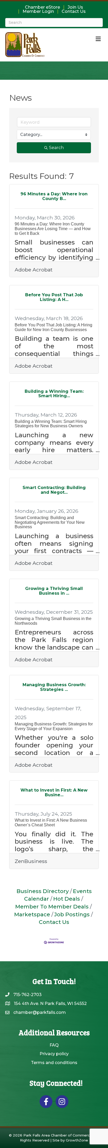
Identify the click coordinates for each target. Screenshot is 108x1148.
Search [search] (56, 147)
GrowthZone (77, 1140)
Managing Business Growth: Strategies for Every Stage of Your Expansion (54, 726)
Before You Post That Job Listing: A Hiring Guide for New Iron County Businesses (53, 327)
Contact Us (74, 11)
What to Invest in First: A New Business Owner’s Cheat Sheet (51, 822)
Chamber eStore (42, 7)
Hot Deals (66, 898)
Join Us (75, 7)
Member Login (38, 11)
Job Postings (72, 914)
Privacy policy (54, 1053)
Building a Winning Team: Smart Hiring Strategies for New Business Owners (51, 423)
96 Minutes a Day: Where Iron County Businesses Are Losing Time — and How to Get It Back (53, 228)
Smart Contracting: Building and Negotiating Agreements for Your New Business (50, 522)
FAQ (54, 1045)
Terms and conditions (54, 1062)
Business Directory (43, 891)
